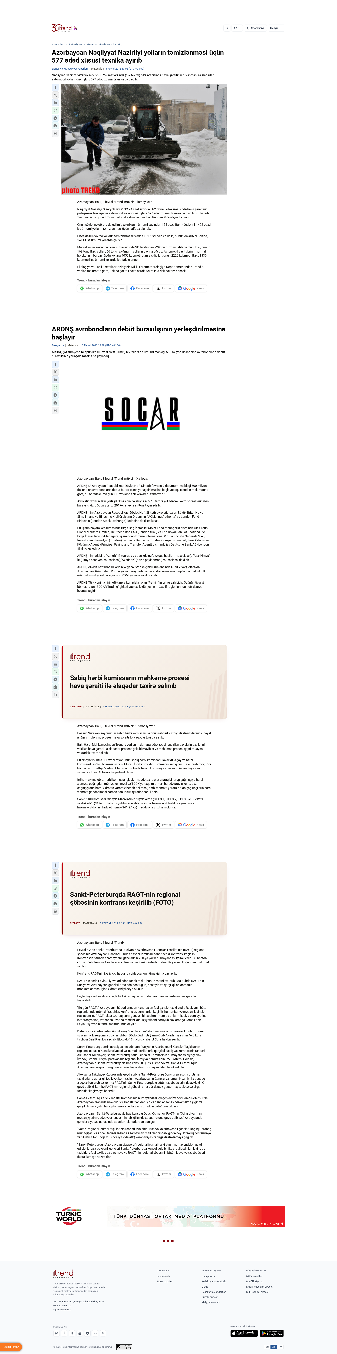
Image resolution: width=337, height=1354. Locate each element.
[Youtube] (80, 1333)
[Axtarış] (226, 28)
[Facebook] (64, 1333)
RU (280, 1347)
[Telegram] (87, 1333)
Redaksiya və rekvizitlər (214, 1281)
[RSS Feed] (103, 1333)
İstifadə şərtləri (254, 1276)
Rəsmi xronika (165, 1281)
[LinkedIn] (95, 1333)
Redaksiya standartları (214, 1292)
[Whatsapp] (56, 1333)
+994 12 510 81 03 (62, 1305)
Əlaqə (205, 1286)
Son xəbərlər (164, 1276)
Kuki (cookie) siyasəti (257, 1292)
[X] (72, 1333)
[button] (55, 87)
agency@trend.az (62, 1309)
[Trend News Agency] (63, 1274)
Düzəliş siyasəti (210, 1297)
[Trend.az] (65, 28)
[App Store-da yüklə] (244, 1333)
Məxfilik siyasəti (254, 1281)
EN (267, 1347)
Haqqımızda (208, 1276)
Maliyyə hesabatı (211, 1302)
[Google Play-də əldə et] (272, 1333)
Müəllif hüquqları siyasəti (259, 1286)
